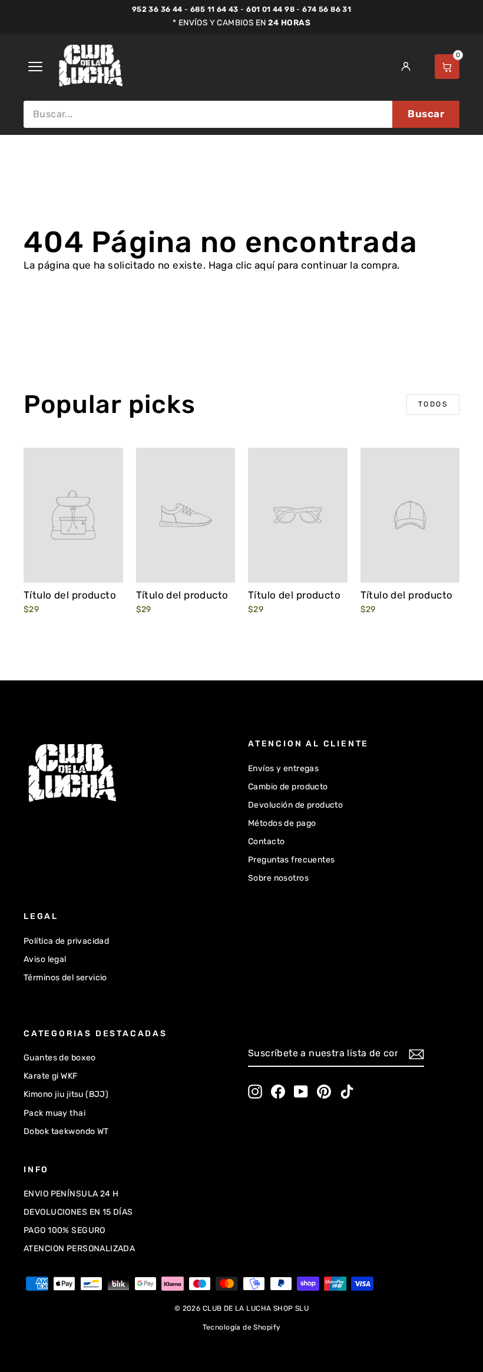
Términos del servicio (65, 978)
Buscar (426, 114)
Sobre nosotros (278, 878)
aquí (264, 265)
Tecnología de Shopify (242, 1327)
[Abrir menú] (35, 66)
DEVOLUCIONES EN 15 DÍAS (78, 1212)
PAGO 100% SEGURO (64, 1230)
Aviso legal (45, 959)
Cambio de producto (288, 787)
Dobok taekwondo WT (66, 1131)
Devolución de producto (295, 805)
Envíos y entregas (283, 768)
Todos (433, 404)
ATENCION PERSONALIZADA (79, 1249)
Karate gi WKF (51, 1076)
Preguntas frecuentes (291, 860)
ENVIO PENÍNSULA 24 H (71, 1194)
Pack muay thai (54, 1113)
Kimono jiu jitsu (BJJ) (66, 1094)
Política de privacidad (66, 941)
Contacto (266, 842)
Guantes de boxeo (60, 1058)
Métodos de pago (282, 823)
